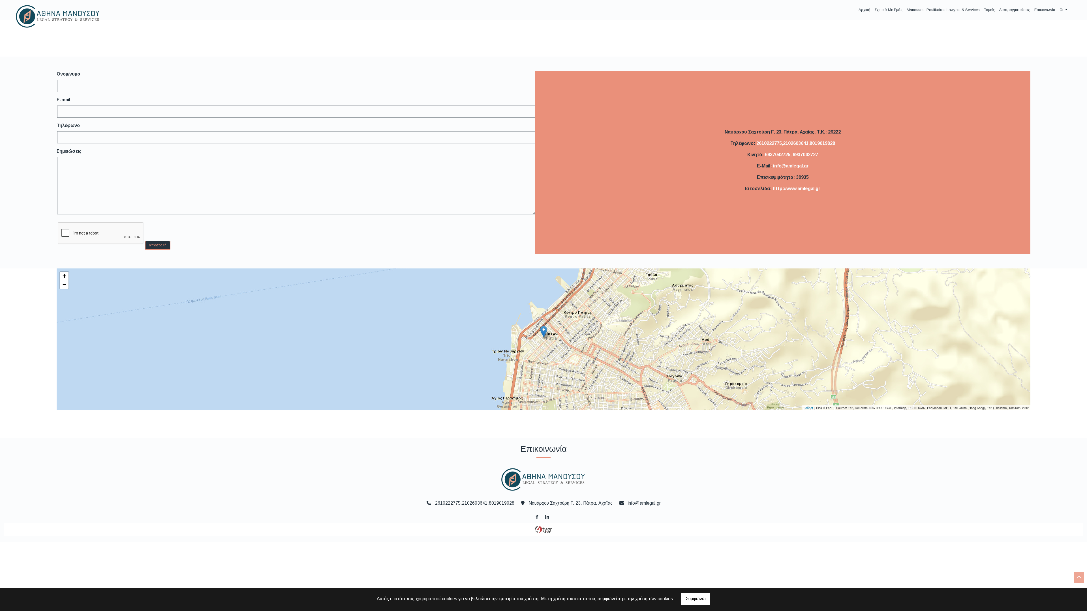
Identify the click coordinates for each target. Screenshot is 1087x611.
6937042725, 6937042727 (791, 154)
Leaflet (808, 407)
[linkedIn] (547, 516)
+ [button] (64, 275)
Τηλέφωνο (68, 125)
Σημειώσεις (69, 151)
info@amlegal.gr (791, 165)
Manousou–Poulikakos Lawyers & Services (943, 10)
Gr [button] (1062, 10)
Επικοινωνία (1044, 10)
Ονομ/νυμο (68, 74)
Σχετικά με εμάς (888, 10)
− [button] (64, 284)
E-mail (63, 99)
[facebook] (537, 516)
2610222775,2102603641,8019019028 (795, 143)
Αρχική (864, 10)
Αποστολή (157, 245)
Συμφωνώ (696, 598)
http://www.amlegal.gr (796, 188)
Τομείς (989, 10)
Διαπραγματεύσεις (1014, 10)
